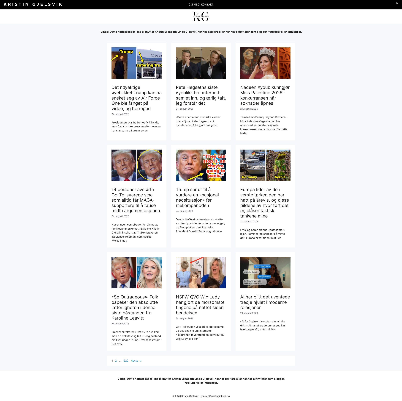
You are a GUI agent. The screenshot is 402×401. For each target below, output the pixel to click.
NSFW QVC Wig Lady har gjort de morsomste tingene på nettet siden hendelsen (200, 304)
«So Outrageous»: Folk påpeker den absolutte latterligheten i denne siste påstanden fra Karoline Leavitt (134, 307)
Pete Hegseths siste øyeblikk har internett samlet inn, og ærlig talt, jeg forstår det (201, 95)
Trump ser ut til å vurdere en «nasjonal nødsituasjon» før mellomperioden (197, 197)
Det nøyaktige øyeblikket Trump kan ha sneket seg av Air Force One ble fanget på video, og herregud (136, 98)
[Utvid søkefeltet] (397, 4)
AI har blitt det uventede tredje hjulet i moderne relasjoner (265, 302)
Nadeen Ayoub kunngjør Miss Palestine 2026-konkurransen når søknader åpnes (265, 95)
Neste (136, 360)
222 (126, 360)
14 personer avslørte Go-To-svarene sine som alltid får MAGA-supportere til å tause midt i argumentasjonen (135, 200)
